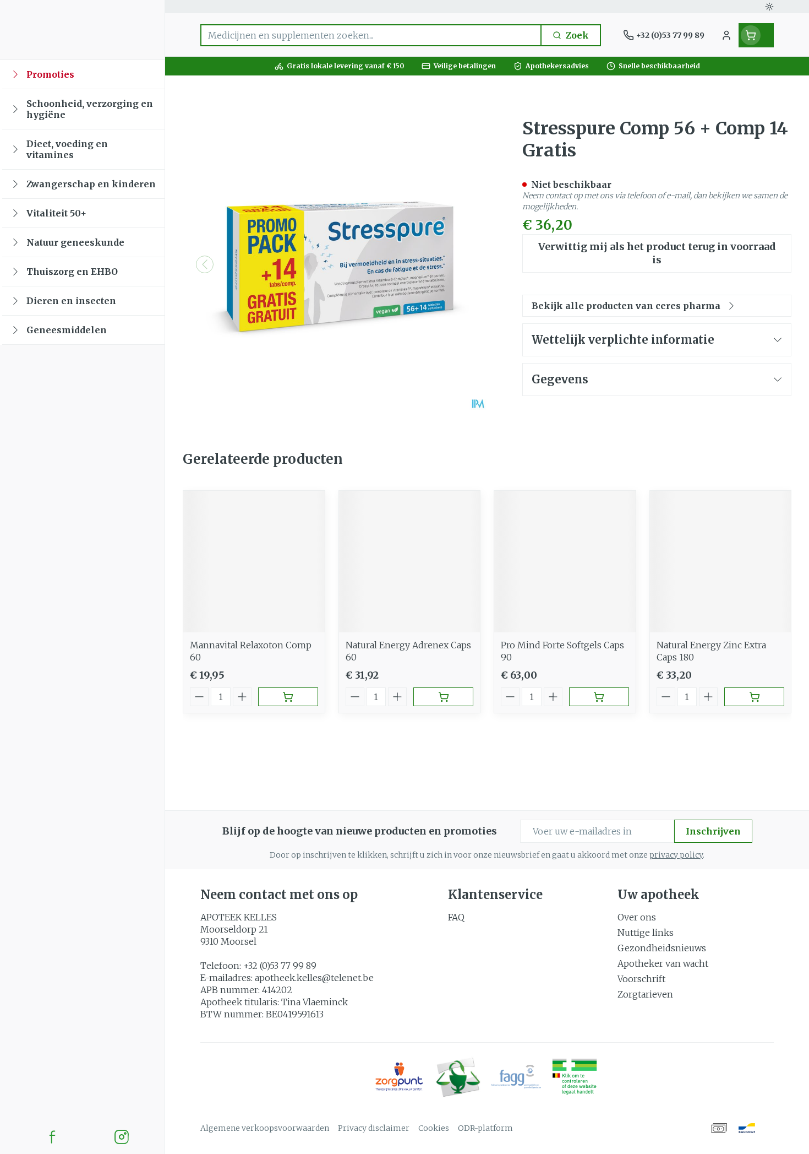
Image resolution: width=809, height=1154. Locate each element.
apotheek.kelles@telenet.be (314, 977)
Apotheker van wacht (662, 963)
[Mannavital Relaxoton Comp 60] (254, 561)
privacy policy (676, 855)
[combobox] (371, 35)
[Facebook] (52, 1137)
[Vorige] (205, 264)
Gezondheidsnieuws (661, 947)
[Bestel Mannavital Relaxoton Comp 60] (288, 696)
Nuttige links (645, 932)
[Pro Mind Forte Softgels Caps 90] (565, 561)
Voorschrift (641, 978)
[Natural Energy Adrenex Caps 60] (409, 561)
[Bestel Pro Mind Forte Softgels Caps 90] (599, 696)
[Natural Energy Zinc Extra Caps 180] (720, 561)
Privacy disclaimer (373, 1128)
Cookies (433, 1128)
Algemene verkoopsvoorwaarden (264, 1128)
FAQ (456, 917)
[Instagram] (121, 1137)
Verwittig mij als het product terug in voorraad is (657, 253)
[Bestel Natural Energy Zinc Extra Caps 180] (754, 696)
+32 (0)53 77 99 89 (279, 965)
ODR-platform (485, 1128)
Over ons (636, 917)
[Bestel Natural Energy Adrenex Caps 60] (443, 696)
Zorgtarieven (645, 994)
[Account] (726, 35)
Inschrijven (713, 831)
